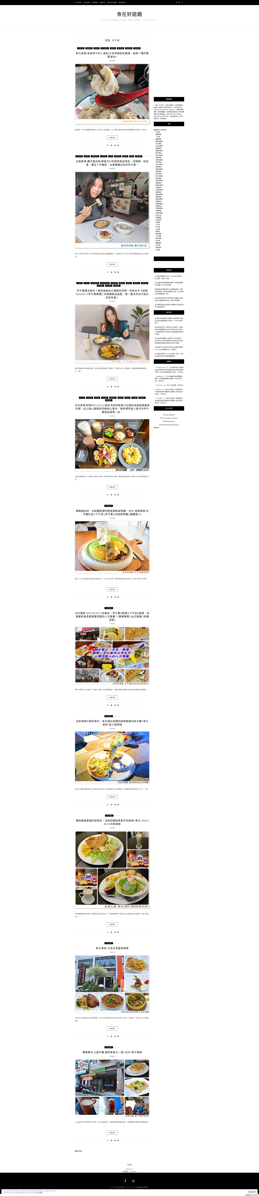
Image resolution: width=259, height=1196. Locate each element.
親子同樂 (108, 285)
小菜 (110, 156)
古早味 (96, 48)
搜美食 (113, 48)
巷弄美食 (112, 397)
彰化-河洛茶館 (171, 385)
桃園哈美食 (159, 150)
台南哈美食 (95, 156)
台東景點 (158, 210)
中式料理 (80, 48)
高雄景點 (158, 192)
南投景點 (158, 167)
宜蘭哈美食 (159, 204)
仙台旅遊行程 (174, 116)
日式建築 (158, 220)
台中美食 (114, 283)
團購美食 (158, 243)
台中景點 (158, 162)
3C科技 (158, 245)
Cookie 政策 (39, 1192)
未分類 (134, 397)
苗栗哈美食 (159, 160)
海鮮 (131, 156)
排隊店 (122, 283)
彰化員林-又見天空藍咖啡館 (112, 948)
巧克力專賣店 (170, 105)
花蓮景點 (158, 206)
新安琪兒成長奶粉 (172, 112)
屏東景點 (158, 197)
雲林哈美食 (159, 180)
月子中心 (161, 105)
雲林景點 (158, 178)
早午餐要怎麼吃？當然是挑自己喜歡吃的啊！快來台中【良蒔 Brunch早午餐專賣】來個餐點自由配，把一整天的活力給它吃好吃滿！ (112, 294)
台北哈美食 (159, 146)
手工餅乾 (158, 236)
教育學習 (158, 247)
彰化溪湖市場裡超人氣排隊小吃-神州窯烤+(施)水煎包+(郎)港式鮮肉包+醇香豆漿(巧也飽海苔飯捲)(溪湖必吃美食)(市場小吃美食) (169, 340)
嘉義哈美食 (159, 185)
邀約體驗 (95, 2)
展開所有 (156, 130)
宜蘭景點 (158, 201)
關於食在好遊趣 (112, 2)
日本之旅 (158, 215)
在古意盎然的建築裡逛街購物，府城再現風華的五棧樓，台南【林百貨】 (169, 378)
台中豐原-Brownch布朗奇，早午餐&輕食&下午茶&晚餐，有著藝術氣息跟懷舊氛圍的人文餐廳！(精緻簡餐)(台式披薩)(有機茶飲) (112, 616)
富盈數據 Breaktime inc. (252, 1195)
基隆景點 (158, 139)
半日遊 (158, 229)
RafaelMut (159, 376)
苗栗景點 (158, 157)
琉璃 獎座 (163, 118)
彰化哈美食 (87, 2)
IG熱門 (79, 283)
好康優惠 (158, 217)
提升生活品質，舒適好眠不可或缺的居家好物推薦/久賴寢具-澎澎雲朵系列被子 (169, 392)
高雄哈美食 (159, 194)
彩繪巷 (158, 222)
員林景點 (158, 171)
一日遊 (158, 137)
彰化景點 (158, 173)
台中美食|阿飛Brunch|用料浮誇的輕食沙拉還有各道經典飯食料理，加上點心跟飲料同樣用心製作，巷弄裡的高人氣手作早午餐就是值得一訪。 (112, 409)
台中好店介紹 (104, 283)
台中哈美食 (78, 2)
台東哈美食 (159, 213)
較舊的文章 (78, 1151)
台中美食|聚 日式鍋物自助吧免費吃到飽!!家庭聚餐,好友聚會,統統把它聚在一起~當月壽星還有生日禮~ (169, 370)
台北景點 (158, 143)
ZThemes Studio (142, 1187)
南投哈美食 (159, 169)
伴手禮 (158, 227)
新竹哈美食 (159, 155)
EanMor (158, 389)
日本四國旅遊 (179, 105)
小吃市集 (103, 156)
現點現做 (128, 48)
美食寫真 (136, 48)
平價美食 (117, 156)
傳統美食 (89, 48)
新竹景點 (158, 153)
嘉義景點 (158, 183)
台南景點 (158, 187)
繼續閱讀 (112, 137)
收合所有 (163, 130)
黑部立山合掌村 (158, 107)
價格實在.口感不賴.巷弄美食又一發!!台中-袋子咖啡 (112, 1052)
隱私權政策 (122, 2)
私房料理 (142, 397)
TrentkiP (159, 398)
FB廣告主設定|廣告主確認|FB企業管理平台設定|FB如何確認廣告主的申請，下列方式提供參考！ (169, 320)
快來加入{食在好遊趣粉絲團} (169, 258)
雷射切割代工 (168, 107)
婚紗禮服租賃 (162, 112)
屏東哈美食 (159, 199)
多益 (156, 105)
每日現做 (120, 48)
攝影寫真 (102, 2)
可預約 (97, 397)
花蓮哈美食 (159, 208)
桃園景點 (158, 148)
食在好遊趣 (129, 14)
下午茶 (86, 283)
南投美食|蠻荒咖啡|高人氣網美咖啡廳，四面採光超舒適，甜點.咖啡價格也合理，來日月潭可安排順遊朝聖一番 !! (169, 291)
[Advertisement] (169, 65)
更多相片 (156, 427)
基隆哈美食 (159, 141)
